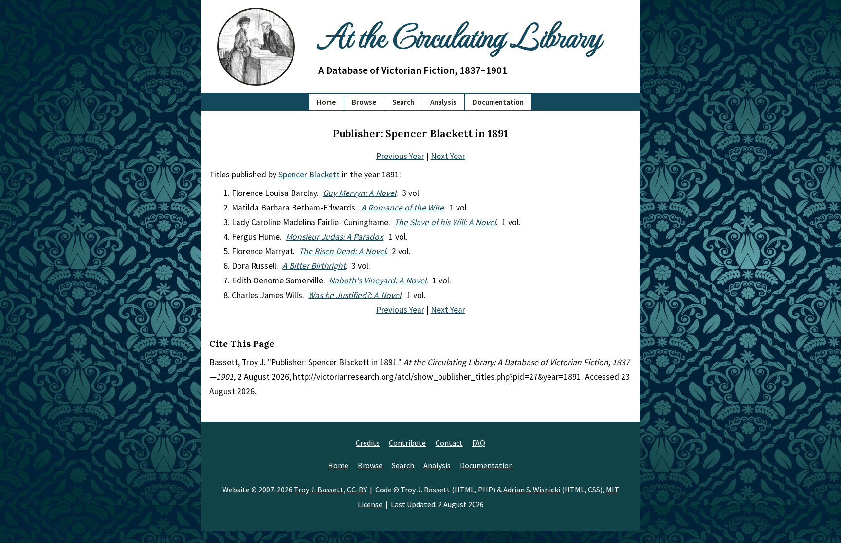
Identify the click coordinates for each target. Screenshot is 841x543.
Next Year (448, 156)
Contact (449, 443)
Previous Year (400, 156)
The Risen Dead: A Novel (342, 251)
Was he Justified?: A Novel (354, 295)
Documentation (498, 101)
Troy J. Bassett (319, 489)
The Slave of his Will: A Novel (445, 222)
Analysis (443, 101)
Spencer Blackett (309, 174)
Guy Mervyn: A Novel (359, 193)
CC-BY (357, 489)
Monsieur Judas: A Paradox (334, 236)
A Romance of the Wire (402, 207)
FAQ (478, 443)
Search (403, 101)
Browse (364, 101)
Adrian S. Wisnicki (531, 489)
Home (326, 101)
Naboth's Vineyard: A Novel (377, 280)
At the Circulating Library (459, 34)
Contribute (407, 443)
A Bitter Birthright (314, 266)
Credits (368, 443)
